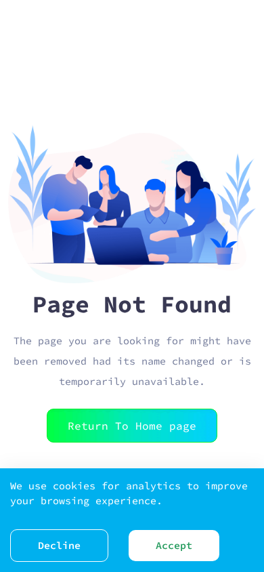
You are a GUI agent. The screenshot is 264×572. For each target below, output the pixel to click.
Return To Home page (132, 425)
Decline (59, 545)
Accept (174, 545)
